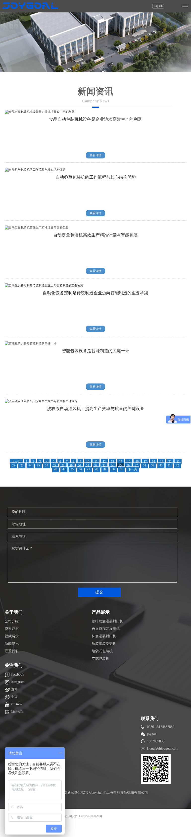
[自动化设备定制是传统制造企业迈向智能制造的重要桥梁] (44, 285)
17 (145, 461)
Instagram (17, 682)
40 (160, 465)
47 (88, 469)
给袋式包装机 (102, 651)
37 (136, 465)
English (158, 6)
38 (144, 465)
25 (38, 465)
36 (128, 465)
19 (161, 461)
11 (96, 461)
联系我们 (12, 651)
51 (121, 469)
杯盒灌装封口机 (104, 636)
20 (169, 461)
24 (30, 465)
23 (21, 465)
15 (128, 461)
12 (104, 461)
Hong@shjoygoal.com (162, 748)
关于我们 (14, 612)
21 (178, 461)
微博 (14, 689)
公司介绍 (12, 621)
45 (72, 469)
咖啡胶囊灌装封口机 (107, 621)
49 (104, 469)
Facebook (17, 674)
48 (96, 469)
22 (13, 465)
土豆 (14, 697)
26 (46, 465)
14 (120, 461)
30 (79, 465)
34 (112, 465)
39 (152, 465)
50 (113, 469)
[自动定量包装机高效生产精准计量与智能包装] (36, 227)
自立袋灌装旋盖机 (106, 629)
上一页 (16, 461)
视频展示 (12, 636)
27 (54, 465)
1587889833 (155, 741)
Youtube (16, 704)
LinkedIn (17, 712)
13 (112, 461)
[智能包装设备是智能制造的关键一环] (30, 343)
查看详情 (95, 155)
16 (137, 461)
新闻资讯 (12, 644)
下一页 (132, 469)
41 (169, 465)
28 (62, 465)
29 (71, 465)
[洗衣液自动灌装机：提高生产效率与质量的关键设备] (41, 401)
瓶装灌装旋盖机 (104, 644)
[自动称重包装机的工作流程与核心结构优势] (35, 169)
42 (177, 465)
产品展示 (101, 612)
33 (103, 465)
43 (55, 469)
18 (153, 461)
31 (87, 465)
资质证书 (12, 629)
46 (80, 469)
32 (95, 465)
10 (87, 461)
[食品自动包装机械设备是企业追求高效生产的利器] (39, 112)
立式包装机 (100, 658)
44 (63, 469)
